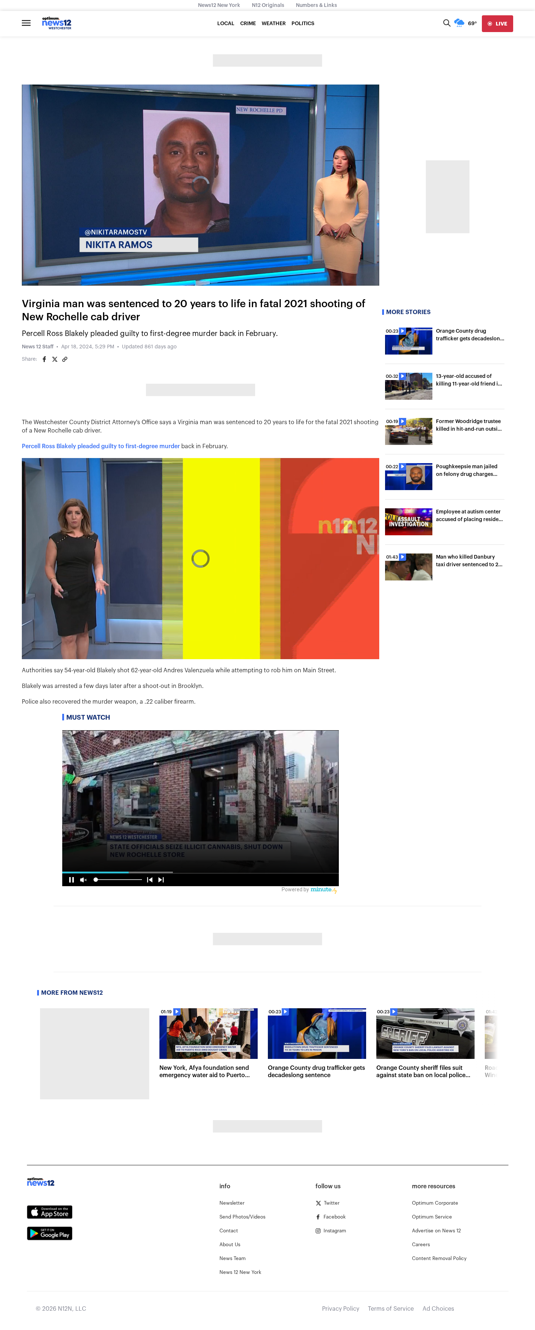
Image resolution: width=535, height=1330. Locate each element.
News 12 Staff (38, 346)
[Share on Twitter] (55, 359)
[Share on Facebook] (44, 359)
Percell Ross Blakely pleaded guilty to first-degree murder (101, 446)
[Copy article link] (65, 359)
